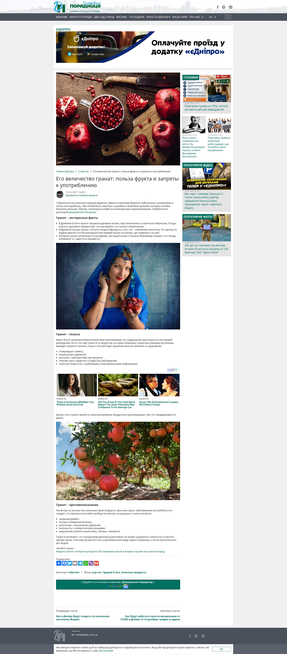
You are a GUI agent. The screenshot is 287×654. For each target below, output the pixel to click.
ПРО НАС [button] (195, 17)
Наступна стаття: (150, 615)
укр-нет (97, 572)
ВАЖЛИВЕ (61, 17)
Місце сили (179, 17)
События (83, 171)
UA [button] (211, 17)
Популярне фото (198, 217)
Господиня (136, 17)
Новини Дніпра (65, 171)
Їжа (117, 572)
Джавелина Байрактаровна (82, 195)
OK (221, 649)
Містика (121, 17)
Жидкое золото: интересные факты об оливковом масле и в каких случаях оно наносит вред (110, 551)
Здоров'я (108, 572)
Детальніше (106, 650)
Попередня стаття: (82, 615)
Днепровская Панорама (82, 212)
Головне (191, 77)
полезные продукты (133, 572)
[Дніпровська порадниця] (62, 636)
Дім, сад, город (104, 17)
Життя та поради (81, 17)
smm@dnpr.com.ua (86, 634)
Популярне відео (198, 165)
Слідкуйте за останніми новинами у (118, 584)
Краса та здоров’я (158, 17)
